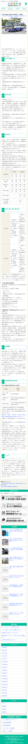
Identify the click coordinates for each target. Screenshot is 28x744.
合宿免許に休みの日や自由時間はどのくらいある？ (16, 576)
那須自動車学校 (6, 725)
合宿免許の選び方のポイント (9, 639)
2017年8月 (4, 653)
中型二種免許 (21, 15)
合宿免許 (4, 709)
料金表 (24, 422)
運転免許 (11, 15)
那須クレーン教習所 (8, 731)
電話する (24, 8)
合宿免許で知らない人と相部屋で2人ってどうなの (16, 613)
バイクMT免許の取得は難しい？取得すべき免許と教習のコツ (16, 549)
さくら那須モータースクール (10, 719)
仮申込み (10, 8)
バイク (3, 703)
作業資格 (4, 706)
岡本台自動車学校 (7, 722)
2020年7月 (4, 650)
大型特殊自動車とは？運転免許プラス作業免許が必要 (16, 586)
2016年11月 (5, 661)
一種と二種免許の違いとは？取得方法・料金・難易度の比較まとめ (16, 559)
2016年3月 (4, 670)
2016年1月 (4, 675)
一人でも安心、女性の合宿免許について (12, 629)
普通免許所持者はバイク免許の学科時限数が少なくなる (16, 595)
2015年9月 (4, 687)
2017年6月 (4, 656)
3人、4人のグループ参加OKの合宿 (10, 627)
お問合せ (21, 736)
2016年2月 (4, 673)
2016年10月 (5, 664)
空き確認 (17, 8)
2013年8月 (4, 695)
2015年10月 (5, 684)
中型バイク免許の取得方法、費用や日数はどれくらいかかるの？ (16, 540)
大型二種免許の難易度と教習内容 (9, 486)
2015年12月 (5, 678)
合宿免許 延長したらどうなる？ (10, 632)
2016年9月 (4, 667)
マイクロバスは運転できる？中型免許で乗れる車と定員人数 (16, 531)
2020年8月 (4, 647)
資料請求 (3, 8)
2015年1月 (4, 693)
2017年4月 (4, 658)
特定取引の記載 (14, 736)
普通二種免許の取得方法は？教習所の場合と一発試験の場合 (13, 484)
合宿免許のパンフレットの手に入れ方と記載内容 (13, 636)
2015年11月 (5, 681)
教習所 (16, 17)
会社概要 (7, 736)
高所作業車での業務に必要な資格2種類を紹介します (16, 604)
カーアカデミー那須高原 (9, 728)
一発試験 (15, 15)
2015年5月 (4, 690)
